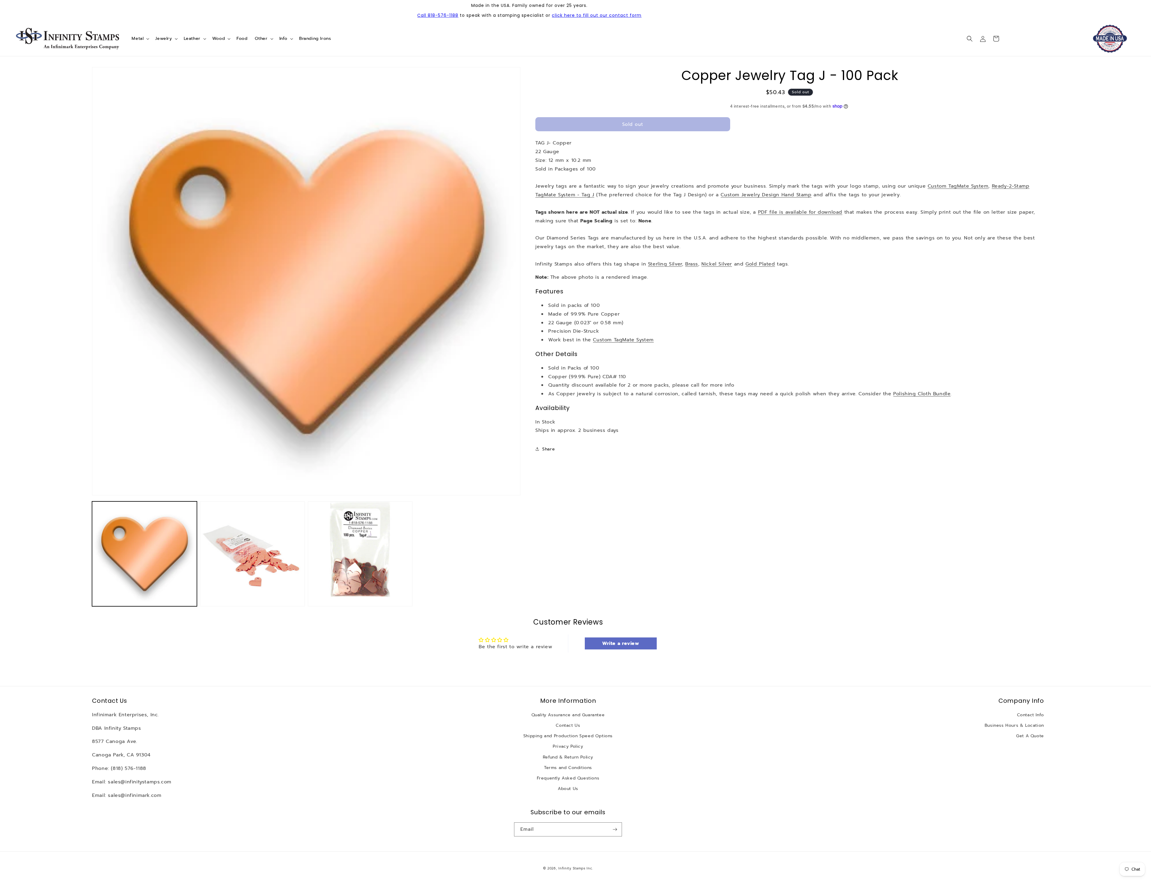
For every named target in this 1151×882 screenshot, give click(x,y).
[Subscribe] (615, 829)
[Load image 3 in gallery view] (360, 553)
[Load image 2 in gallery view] (252, 553)
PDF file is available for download (800, 212)
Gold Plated (760, 264)
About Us (568, 788)
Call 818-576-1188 (437, 15)
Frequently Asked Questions (568, 778)
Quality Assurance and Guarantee (568, 715)
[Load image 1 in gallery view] (144, 553)
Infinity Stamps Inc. (575, 868)
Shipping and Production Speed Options (568, 736)
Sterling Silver (665, 264)
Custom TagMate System (958, 186)
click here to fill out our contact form (596, 15)
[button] (140, 38)
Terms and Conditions (568, 768)
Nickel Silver (716, 264)
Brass (691, 264)
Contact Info (1030, 715)
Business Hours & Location (1014, 725)
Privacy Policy (568, 746)
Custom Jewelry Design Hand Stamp (766, 194)
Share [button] (548, 449)
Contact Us (568, 725)
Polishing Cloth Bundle (921, 393)
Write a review (620, 643)
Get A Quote (1030, 736)
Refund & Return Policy (568, 757)
